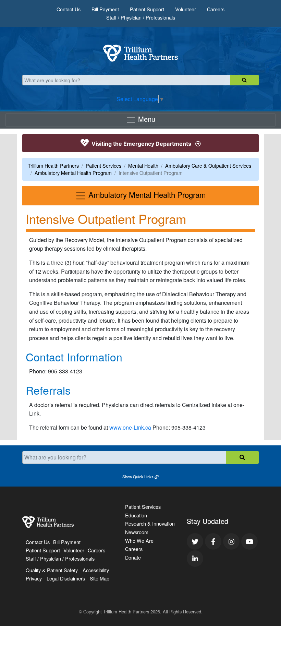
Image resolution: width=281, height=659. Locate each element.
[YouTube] (249, 541)
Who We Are (139, 540)
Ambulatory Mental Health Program (73, 172)
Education (136, 515)
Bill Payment (105, 9)
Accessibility (96, 570)
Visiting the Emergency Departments (141, 143)
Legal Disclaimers (66, 578)
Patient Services (103, 165)
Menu (145, 119)
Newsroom (136, 532)
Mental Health (143, 165)
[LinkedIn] (195, 558)
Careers (215, 9)
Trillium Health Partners (53, 165)
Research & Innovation (150, 523)
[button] (140, 476)
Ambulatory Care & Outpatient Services (208, 165)
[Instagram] (231, 541)
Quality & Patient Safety (52, 570)
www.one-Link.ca (130, 427)
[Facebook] (213, 541)
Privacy (34, 578)
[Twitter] (195, 541)
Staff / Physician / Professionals (140, 17)
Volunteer (185, 9)
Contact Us (69, 9)
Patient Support (147, 9)
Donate (133, 557)
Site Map (99, 578)
